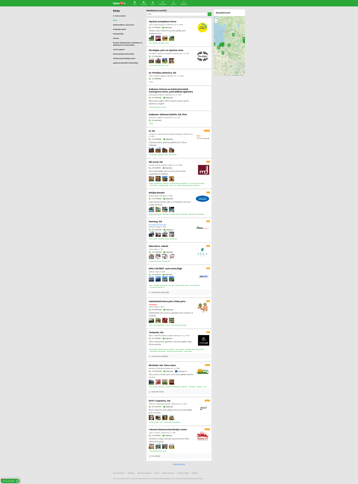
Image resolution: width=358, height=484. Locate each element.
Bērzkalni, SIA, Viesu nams (162, 365)
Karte (152, 4)
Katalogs (144, 4)
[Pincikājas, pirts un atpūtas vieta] (151, 60)
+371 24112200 (155, 275)
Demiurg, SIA (155, 221)
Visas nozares (120, 16)
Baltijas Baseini (157, 192)
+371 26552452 (156, 56)
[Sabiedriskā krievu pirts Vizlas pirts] (151, 320)
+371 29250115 (155, 168)
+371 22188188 (155, 338)
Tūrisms (173, 4)
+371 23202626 (156, 252)
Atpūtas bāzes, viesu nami (123, 25)
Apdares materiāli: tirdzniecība (125, 63)
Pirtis (115, 20)
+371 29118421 (155, 27)
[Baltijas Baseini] (151, 209)
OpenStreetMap (235, 75)
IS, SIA (152, 131)
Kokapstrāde (118, 34)
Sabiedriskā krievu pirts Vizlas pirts (167, 301)
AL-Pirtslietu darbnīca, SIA (162, 72)
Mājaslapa (168, 27)
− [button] (216, 21)
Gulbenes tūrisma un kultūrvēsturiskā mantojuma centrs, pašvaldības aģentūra (171, 90)
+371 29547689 (156, 310)
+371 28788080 (156, 139)
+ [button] (216, 18)
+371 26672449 (156, 371)
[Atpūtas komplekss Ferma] (151, 38)
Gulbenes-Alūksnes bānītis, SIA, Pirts (168, 114)
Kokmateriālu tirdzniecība (123, 54)
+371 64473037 (156, 120)
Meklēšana (183, 4)
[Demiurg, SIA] (151, 234)
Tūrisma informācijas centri (124, 58)
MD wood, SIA (156, 162)
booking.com (182, 371)
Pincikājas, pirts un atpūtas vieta (166, 50)
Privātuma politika (183, 473)
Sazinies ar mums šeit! (158, 225)
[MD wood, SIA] (151, 178)
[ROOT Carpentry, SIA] (151, 417)
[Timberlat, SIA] (203, 339)
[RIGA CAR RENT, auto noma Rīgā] (151, 279)
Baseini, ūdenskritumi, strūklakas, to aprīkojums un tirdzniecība (127, 44)
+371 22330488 (156, 230)
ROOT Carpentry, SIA (159, 400)
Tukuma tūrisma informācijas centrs (168, 429)
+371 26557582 (156, 98)
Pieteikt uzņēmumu (168, 473)
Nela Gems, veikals (158, 246)
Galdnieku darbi (119, 29)
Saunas (116, 38)
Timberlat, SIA (156, 332)
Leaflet (228, 75)
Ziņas (134, 4)
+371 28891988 (156, 79)
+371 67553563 (156, 199)
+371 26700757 (156, 407)
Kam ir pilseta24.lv (119, 473)
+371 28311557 (155, 436)
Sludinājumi (162, 4)
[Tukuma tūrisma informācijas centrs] (151, 446)
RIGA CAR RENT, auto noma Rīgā (165, 268)
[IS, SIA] (151, 150)
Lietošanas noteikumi (144, 473)
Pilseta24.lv (131, 473)
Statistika (195, 473)
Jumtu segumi (119, 49)
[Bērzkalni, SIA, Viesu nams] (151, 382)
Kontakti (156, 473)
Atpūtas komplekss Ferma (162, 21)
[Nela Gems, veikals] (151, 256)
